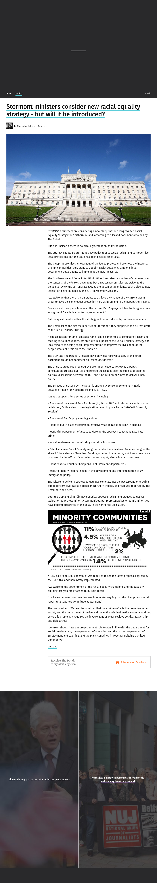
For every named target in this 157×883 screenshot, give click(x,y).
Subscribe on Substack (133, 662)
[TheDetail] (78, 47)
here (58, 490)
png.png (52, 646)
